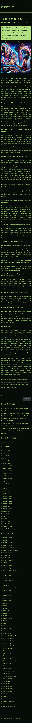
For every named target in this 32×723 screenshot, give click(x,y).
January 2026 (6, 468)
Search (3, 396)
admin (22, 42)
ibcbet (4, 573)
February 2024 (7, 526)
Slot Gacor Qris (7, 678)
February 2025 (7, 496)
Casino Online (7, 553)
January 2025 (6, 498)
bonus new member (23, 379)
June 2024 (5, 516)
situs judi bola (7, 641)
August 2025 (6, 481)
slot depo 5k (6, 663)
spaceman (5, 699)
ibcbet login (6, 575)
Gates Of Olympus (8, 568)
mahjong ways (6, 598)
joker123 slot (7, 583)
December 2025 (7, 471)
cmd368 (4, 563)
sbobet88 (5, 626)
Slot (9, 379)
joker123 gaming (7, 580)
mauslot (4, 603)
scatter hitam (7, 628)
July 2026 (5, 453)
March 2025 (6, 493)
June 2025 (5, 486)
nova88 (4, 608)
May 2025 (5, 488)
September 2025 (7, 478)
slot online (6, 681)
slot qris (5, 683)
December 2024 (7, 501)
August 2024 (6, 511)
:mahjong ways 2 (7, 537)
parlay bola (6, 610)
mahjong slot (6, 595)
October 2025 (6, 476)
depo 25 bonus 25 (8, 565)
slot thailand (7, 691)
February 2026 (7, 466)
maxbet (4, 605)
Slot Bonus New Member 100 (11, 661)
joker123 (5, 578)
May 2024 (5, 519)
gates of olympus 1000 (9, 570)
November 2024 (7, 503)
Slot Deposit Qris (8, 671)
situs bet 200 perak (9, 636)
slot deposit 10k (8, 666)
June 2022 (5, 529)
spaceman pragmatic (8, 701)
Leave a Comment (11, 387)
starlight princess (8, 706)
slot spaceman (7, 688)
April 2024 (6, 521)
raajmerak (5, 613)
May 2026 (5, 458)
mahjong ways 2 (7, 600)
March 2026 (6, 463)
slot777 (4, 693)
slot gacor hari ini (9, 676)
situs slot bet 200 (8, 646)
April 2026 (6, 461)
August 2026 (6, 451)
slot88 (4, 696)
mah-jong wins (7, 590)
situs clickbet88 (8, 638)
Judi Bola (5, 585)
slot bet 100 (6, 653)
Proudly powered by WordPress (11, 718)
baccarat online (7, 545)
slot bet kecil (7, 658)
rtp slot (5, 620)
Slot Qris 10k (7, 686)
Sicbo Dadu (6, 631)
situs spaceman (7, 648)
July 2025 (5, 483)
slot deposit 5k (7, 668)
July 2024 (5, 513)
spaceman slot (7, 704)
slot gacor (6, 673)
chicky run (6, 555)
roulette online (7, 618)
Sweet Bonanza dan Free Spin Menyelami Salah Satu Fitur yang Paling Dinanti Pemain (15, 431)
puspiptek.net (7, 7)
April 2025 (6, 491)
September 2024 (7, 508)
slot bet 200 (6, 656)
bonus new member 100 (8, 382)
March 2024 (6, 524)
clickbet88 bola (7, 560)
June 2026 (5, 456)
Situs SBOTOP (6, 643)
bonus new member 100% (9, 550)
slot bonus (13, 384)
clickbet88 (6, 558)
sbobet (4, 623)
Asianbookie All (7, 542)
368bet (4, 540)
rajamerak (5, 615)
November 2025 (7, 473)
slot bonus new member (21, 360)
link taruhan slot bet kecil (12, 588)
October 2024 (6, 506)
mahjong (4, 593)
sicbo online (6, 633)
